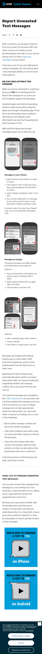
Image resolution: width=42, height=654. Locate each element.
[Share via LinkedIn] (17, 35)
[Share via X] (9, 35)
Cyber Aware (22, 4)
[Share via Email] (21, 35)
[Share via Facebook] (13, 35)
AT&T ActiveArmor (14, 398)
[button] (38, 4)
